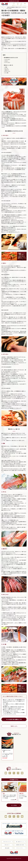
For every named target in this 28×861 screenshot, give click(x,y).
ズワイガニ (7, 62)
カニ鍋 (6, 72)
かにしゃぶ (7, 71)
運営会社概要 (7, 847)
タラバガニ (7, 59)
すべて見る (14, 805)
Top (2, 7)
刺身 (6, 67)
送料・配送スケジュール (20, 841)
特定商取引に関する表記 (20, 844)
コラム (4, 8)
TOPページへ (14, 726)
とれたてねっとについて (7, 841)
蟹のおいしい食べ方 (8, 65)
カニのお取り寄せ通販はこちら (14, 719)
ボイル (6, 68)
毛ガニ (6, 61)
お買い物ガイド (7, 844)
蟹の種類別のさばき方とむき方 (11, 57)
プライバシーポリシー (20, 847)
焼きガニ (7, 70)
